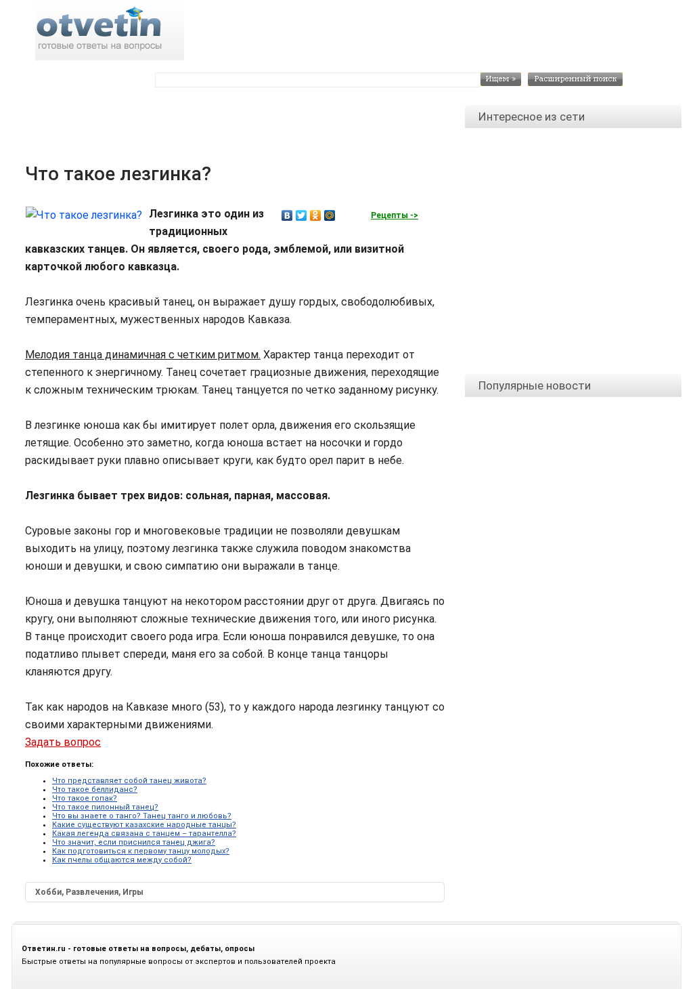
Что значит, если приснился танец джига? (133, 842)
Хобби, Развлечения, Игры (89, 892)
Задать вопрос (63, 742)
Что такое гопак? (84, 798)
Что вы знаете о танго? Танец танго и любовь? (141, 816)
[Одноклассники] (316, 215)
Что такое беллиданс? (94, 789)
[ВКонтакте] (287, 215)
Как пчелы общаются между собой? (122, 860)
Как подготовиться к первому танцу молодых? (140, 851)
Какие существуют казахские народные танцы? (144, 824)
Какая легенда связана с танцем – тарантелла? (144, 833)
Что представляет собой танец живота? (129, 780)
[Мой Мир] (330, 215)
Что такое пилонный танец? (105, 807)
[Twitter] (301, 215)
